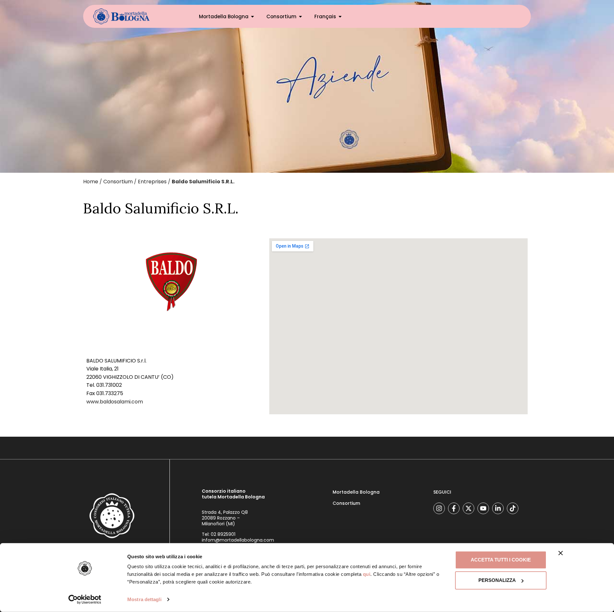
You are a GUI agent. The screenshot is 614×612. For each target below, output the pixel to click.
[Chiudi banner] (560, 553)
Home (90, 181)
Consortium (281, 16)
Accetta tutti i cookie (501, 559)
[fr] (121, 16)
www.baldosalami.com (114, 401)
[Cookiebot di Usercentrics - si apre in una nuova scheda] (85, 599)
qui (367, 574)
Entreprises (152, 181)
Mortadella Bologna (223, 16)
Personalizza (497, 580)
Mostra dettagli (144, 599)
